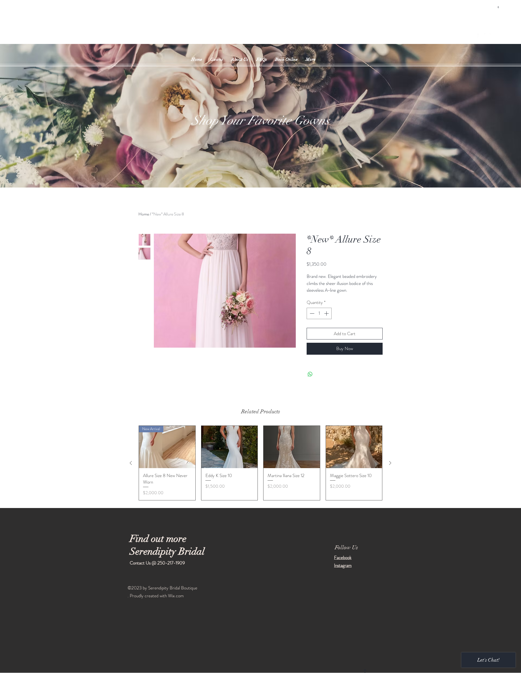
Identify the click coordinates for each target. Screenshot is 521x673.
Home (143, 214)
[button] (498, 6)
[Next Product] (390, 463)
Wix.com (176, 595)
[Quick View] (229, 447)
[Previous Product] (131, 463)
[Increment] (327, 313)
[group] (260, 463)
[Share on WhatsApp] (310, 374)
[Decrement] (311, 313)
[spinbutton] (319, 313)
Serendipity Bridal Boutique (257, 26)
